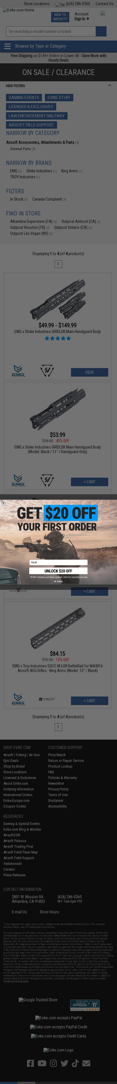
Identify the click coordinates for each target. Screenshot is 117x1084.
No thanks (58, 581)
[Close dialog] (3, 503)
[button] (58, 573)
